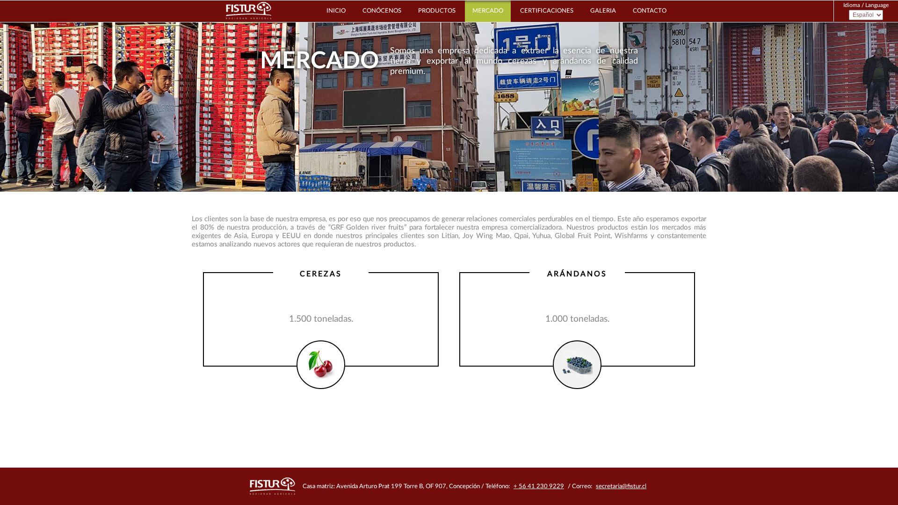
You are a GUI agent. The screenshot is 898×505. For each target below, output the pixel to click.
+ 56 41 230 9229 (539, 486)
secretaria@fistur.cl (621, 486)
